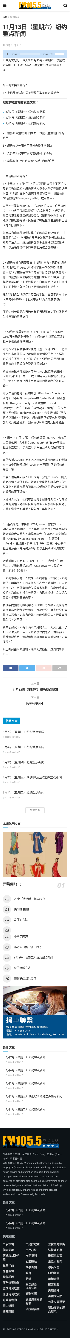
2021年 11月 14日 (12, 45)
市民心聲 (31, 1250)
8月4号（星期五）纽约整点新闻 (25, 117)
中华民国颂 (21, 936)
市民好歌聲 (33, 1244)
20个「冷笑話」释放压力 (29, 899)
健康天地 (8, 1250)
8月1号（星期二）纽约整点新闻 (23, 792)
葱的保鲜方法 (22, 968)
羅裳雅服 (53, 1284)
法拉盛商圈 (33, 1309)
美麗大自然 (55, 1296)
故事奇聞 (31, 1267)
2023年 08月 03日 (12, 767)
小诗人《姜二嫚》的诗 (27, 947)
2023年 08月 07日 (12, 737)
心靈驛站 (31, 1261)
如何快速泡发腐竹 (25, 978)
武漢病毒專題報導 (34, 1301)
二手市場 (8, 1244)
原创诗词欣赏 (11, 1282)
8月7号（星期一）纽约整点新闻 (25, 111)
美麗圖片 (53, 1290)
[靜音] (51, 54)
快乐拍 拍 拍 (21, 909)
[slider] (60, 53)
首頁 (5, 17)
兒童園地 (8, 1271)
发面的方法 (21, 919)
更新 (28, 1279)
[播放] (8, 54)
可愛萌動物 (10, 1300)
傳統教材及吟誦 (11, 1257)
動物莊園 (8, 1277)
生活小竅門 (55, 1261)
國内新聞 (8, 1305)
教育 (28, 1273)
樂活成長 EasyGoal (31, 1286)
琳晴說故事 (55, 1255)
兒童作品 (8, 1265)
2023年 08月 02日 (12, 782)
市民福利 (31, 1255)
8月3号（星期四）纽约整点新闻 (25, 123)
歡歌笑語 (31, 1293)
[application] (35, 54)
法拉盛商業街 (56, 1244)
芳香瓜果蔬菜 (56, 1302)
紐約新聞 (14, 17)
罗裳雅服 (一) (12, 884)
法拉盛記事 (55, 1250)
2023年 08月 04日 (12, 752)
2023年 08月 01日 (12, 798)
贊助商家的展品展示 (56, 1309)
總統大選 (53, 1279)
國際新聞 (8, 1311)
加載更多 (35, 810)
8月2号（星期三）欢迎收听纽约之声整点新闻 (32, 777)
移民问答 (53, 1267)
